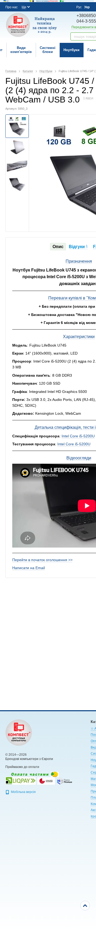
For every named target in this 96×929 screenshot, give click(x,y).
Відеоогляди (78, 458)
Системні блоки (47, 50)
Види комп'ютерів (21, 50)
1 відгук (88, 98)
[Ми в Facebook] (38, 6)
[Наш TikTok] (67, 7)
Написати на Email (28, 568)
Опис (58, 246)
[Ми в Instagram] (45, 6)
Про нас (11, 7)
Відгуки (78, 246)
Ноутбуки (71, 50)
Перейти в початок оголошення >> (42, 560)
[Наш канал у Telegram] (60, 7)
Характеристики (79, 336)
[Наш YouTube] (53, 6)
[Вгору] (85, 905)
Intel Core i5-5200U (78, 436)
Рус (79, 7)
